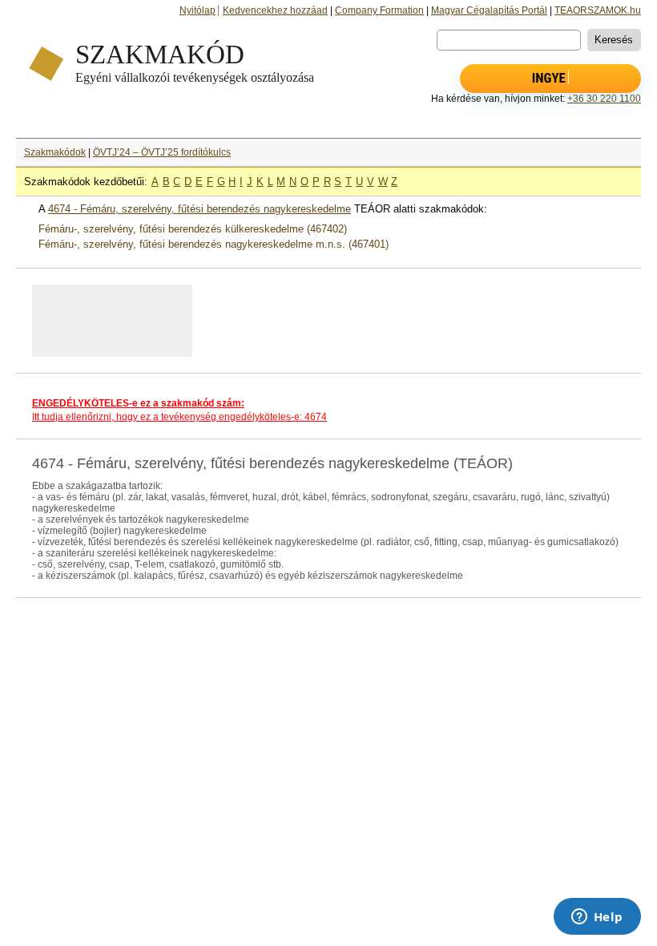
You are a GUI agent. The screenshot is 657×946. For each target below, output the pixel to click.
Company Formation (379, 10)
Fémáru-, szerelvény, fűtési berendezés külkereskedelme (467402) (192, 229)
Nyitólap (197, 10)
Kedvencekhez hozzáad (275, 10)
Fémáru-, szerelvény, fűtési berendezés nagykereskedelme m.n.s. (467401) (213, 244)
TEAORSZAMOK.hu (597, 10)
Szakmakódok (55, 152)
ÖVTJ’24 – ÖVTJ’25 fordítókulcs (162, 152)
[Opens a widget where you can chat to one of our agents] (597, 918)
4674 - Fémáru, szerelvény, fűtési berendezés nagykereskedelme (199, 209)
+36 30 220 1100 (604, 98)
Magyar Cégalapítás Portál (489, 10)
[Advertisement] (231, 321)
